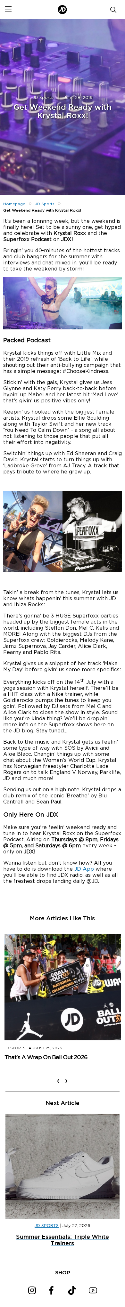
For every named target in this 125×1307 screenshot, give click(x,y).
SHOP (62, 1272)
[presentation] (58, 1076)
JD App (84, 869)
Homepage (14, 204)
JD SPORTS (47, 1226)
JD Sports (43, 98)
